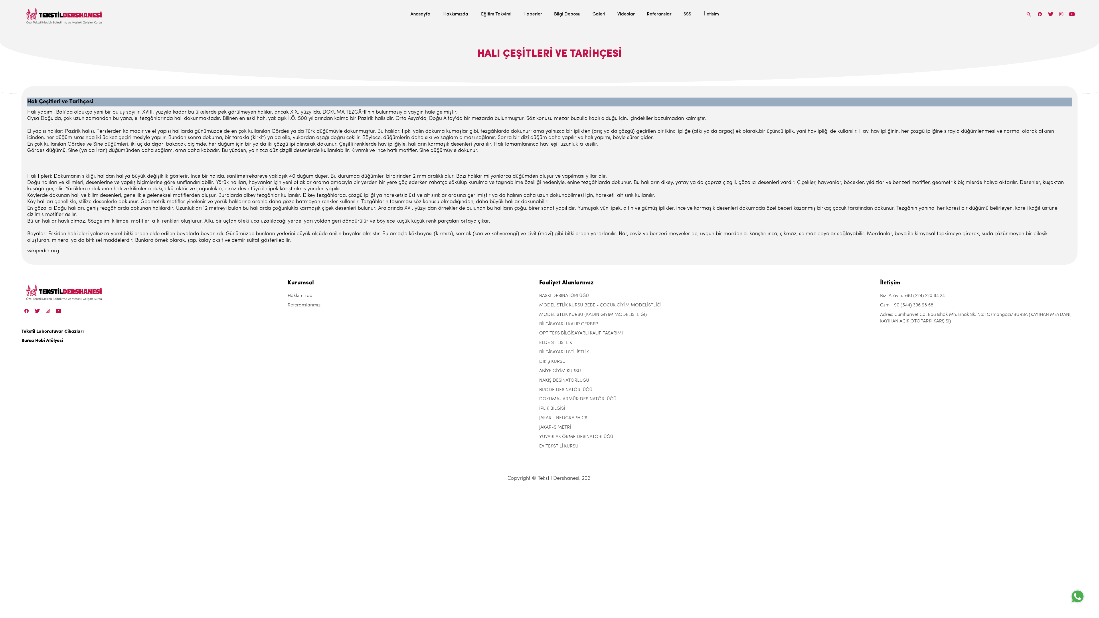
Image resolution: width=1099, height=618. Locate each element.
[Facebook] (1040, 14)
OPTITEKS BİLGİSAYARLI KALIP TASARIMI (581, 333)
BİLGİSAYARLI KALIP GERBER (568, 324)
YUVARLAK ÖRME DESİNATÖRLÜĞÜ (576, 437)
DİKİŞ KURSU (552, 361)
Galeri (598, 14)
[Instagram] (1061, 14)
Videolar (626, 14)
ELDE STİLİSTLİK (555, 342)
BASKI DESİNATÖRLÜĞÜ (564, 296)
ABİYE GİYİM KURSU (560, 371)
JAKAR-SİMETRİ (555, 427)
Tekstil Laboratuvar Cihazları (52, 331)
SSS (687, 14)
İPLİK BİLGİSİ (552, 408)
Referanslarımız (304, 305)
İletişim (711, 14)
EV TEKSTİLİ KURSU (558, 446)
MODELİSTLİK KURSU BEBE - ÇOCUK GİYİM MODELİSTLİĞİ (600, 305)
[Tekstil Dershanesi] (64, 14)
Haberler (532, 14)
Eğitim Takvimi (496, 14)
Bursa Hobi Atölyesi (42, 340)
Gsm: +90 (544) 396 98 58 (906, 305)
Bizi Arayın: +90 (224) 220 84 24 (912, 296)
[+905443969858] (1077, 596)
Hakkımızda (455, 14)
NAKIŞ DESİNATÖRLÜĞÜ (564, 380)
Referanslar (659, 14)
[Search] (1029, 14)
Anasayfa (420, 14)
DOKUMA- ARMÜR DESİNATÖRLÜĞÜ (577, 399)
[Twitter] (1050, 14)
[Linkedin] (1072, 14)
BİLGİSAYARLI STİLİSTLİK (564, 352)
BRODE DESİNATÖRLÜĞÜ (565, 390)
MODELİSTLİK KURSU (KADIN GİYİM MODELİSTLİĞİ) (593, 314)
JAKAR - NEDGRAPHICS (563, 418)
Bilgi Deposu (567, 14)
